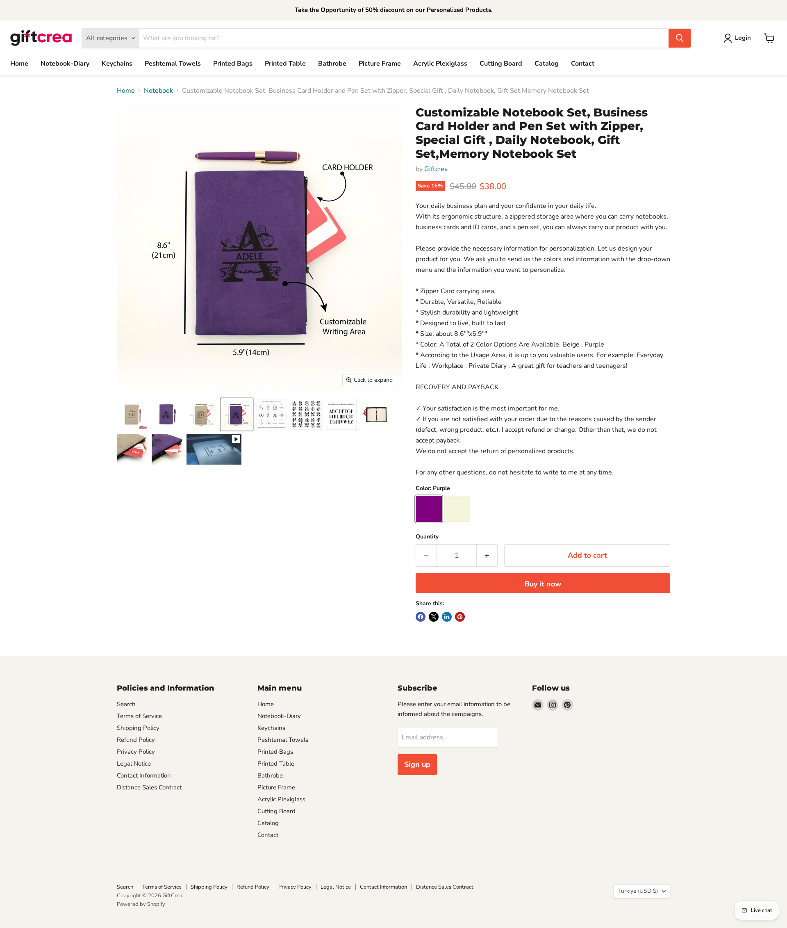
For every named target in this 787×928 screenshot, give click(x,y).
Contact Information (144, 775)
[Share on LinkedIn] (447, 617)
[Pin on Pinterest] (460, 617)
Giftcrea (436, 168)
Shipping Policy (138, 728)
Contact (582, 63)
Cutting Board (501, 63)
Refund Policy (136, 740)
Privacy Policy (136, 752)
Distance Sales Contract (149, 787)
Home (19, 63)
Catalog (547, 63)
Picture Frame (380, 63)
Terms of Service (139, 716)
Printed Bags (232, 63)
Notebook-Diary (65, 63)
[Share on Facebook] (420, 617)
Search (126, 704)
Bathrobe (332, 63)
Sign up (417, 764)
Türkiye (638, 891)
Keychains (117, 63)
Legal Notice (134, 763)
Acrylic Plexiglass (440, 63)
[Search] (680, 38)
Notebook (158, 90)
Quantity (427, 537)
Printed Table (285, 63)
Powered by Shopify (141, 904)
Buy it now (543, 584)
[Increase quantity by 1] (487, 555)
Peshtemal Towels (173, 63)
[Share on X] (434, 617)
